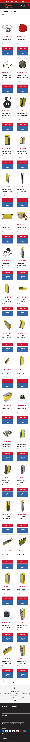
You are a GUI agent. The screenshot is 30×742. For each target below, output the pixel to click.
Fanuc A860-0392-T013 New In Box (7, 40)
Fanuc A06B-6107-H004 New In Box (21, 409)
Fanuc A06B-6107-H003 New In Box (6, 445)
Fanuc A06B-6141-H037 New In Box (6, 152)
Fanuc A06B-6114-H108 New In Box (6, 336)
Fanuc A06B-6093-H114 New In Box (22, 553)
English (4, 723)
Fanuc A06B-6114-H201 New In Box (21, 300)
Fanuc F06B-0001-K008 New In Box (6, 114)
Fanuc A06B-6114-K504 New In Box (21, 228)
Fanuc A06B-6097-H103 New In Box (7, 517)
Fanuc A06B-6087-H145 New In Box (7, 626)
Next (25, 682)
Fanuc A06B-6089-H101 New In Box (22, 590)
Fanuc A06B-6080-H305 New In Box (7, 662)
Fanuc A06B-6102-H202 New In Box (21, 445)
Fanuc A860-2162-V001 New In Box (6, 76)
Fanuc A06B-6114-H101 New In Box (21, 373)
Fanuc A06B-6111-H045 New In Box (6, 409)
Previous (5, 682)
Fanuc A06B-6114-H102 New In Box (6, 373)
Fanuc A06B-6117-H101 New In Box (6, 228)
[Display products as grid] (25, 19)
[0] (27, 6)
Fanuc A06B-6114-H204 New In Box (21, 264)
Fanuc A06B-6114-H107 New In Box (21, 336)
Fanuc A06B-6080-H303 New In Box (22, 662)
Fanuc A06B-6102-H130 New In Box (6, 481)
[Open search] (21, 5)
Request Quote (7, 52)
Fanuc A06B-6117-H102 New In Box (21, 190)
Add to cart (8, 48)
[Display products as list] (27, 19)
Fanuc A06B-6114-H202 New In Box (6, 300)
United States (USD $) (16, 723)
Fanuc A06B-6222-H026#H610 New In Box (22, 115)
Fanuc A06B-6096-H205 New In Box (22, 517)
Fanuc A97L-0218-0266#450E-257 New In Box (22, 77)
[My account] (24, 5)
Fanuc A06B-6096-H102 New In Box (7, 553)
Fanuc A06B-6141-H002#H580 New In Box (7, 191)
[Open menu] (2, 5)
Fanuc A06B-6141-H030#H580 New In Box (22, 153)
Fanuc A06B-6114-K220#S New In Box (7, 264)
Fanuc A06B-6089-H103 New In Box (7, 590)
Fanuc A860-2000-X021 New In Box (22, 40)
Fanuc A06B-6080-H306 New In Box (22, 626)
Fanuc (3, 43)
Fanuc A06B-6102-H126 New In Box (21, 481)
